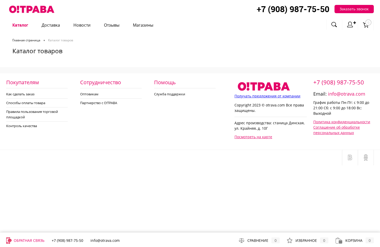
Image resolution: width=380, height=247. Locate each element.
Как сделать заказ (20, 94)
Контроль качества (21, 126)
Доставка (51, 25)
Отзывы (111, 25)
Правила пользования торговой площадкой (32, 114)
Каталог (20, 25)
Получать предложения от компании (267, 96)
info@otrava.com (346, 94)
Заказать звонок (354, 8)
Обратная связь (28, 240)
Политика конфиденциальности (341, 121)
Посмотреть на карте (253, 136)
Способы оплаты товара (25, 103)
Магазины (143, 25)
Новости (81, 25)
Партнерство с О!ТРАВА (98, 103)
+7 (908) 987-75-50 (338, 82)
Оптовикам (89, 94)
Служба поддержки (169, 94)
